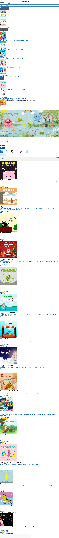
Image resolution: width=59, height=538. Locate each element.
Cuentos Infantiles (3, 88)
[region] (29, 123)
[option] (29, 123)
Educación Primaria (3, 26)
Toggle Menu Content (4, 3)
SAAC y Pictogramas (4, 66)
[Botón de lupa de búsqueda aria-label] (58, 5)
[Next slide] (58, 123)
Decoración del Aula (4, 75)
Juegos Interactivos (3, 39)
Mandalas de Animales (4, 97)
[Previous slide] (1, 123)
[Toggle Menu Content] (9, 3)
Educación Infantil (3, 17)
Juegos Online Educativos (5, 57)
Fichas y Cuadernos (4, 48)
